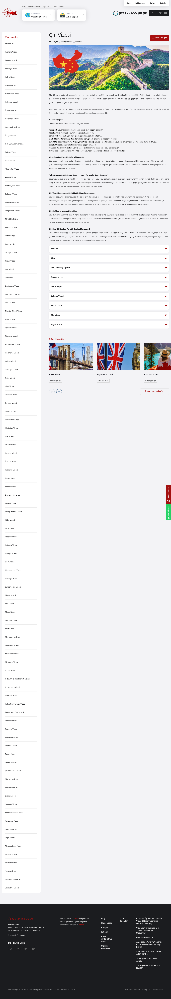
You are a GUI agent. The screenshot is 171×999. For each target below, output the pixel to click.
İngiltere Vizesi (11, 52)
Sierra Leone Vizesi (13, 771)
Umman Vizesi (11, 854)
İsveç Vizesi (10, 160)
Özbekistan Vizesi (12, 687)
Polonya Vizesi (11, 721)
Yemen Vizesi (10, 871)
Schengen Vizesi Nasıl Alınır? (146, 959)
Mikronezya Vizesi (12, 637)
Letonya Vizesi (11, 545)
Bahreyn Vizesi (11, 194)
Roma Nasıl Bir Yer (144, 937)
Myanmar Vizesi (11, 662)
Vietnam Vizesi (11, 863)
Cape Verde (10, 244)
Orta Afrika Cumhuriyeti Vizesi (17, 679)
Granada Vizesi (11, 395)
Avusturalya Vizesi (12, 127)
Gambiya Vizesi (11, 369)
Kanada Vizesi (11, 60)
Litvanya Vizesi (11, 578)
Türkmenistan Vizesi (13, 846)
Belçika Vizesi (10, 152)
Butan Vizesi (10, 236)
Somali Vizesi (10, 796)
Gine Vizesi (9, 386)
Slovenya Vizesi (11, 787)
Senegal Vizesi (11, 762)
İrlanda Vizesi (10, 445)
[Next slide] (59, 391)
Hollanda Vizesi (11, 102)
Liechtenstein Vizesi (13, 570)
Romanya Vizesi (11, 737)
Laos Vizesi (9, 528)
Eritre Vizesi (10, 319)
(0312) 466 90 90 (22, 918)
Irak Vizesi (9, 436)
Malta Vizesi (10, 612)
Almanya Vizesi (11, 68)
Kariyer (153, 3)
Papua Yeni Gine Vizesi (14, 712)
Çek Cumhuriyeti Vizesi (14, 144)
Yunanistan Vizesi (12, 94)
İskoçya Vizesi (11, 453)
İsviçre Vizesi (10, 135)
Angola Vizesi (10, 177)
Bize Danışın (161, 38)
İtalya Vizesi (10, 77)
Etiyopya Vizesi (11, 336)
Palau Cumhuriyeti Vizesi (15, 704)
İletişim (163, 3)
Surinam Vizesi (11, 804)
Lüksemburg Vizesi (13, 587)
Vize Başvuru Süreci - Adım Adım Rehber (149, 952)
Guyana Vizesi (11, 403)
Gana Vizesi (10, 378)
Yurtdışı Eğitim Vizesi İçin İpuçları (148, 966)
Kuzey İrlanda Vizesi (13, 512)
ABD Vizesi (9, 43)
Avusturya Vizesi (12, 119)
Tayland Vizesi (11, 829)
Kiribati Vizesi (10, 486)
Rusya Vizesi (10, 754)
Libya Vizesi (10, 562)
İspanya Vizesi (11, 110)
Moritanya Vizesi (12, 645)
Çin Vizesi (9, 277)
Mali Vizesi (9, 603)
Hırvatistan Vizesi (12, 420)
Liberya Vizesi (11, 553)
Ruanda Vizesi (11, 746)
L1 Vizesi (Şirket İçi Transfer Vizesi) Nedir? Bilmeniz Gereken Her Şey (149, 921)
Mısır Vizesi (9, 629)
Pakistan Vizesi (11, 695)
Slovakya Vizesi (11, 779)
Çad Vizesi (9, 269)
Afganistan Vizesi (12, 169)
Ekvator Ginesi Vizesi (13, 311)
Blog (129, 3)
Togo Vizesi (10, 838)
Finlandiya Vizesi (12, 353)
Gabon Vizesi (10, 361)
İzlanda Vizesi (10, 461)
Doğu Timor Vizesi (12, 294)
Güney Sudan (10, 411)
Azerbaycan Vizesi (12, 186)
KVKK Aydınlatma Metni (106, 939)
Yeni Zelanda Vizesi (13, 879)
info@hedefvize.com (16, 935)
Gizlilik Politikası (105, 947)
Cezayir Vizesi (11, 252)
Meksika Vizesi (11, 620)
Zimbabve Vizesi (12, 888)
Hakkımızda (140, 3)
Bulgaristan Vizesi (12, 211)
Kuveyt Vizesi (10, 503)
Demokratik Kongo (12, 495)
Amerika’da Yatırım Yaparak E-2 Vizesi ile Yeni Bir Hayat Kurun (149, 944)
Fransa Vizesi (10, 85)
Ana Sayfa (53, 42)
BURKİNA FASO (11, 219)
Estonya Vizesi (11, 328)
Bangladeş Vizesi (12, 202)
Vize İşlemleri (66, 42)
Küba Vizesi (10, 520)
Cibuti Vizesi (10, 261)
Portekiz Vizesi (11, 729)
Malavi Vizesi (10, 595)
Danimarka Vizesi (12, 286)
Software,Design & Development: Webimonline (144, 989)
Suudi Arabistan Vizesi (14, 812)
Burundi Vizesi (11, 227)
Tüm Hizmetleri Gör (153, 391)
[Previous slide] (52, 391)
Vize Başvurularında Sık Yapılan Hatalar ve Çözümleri (147, 930)
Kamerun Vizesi (11, 470)
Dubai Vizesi (10, 303)
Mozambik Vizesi (12, 654)
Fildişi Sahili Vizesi (12, 344)
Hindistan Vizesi (11, 428)
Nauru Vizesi (10, 670)
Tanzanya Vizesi (11, 821)
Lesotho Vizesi (11, 537)
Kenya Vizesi (10, 478)
